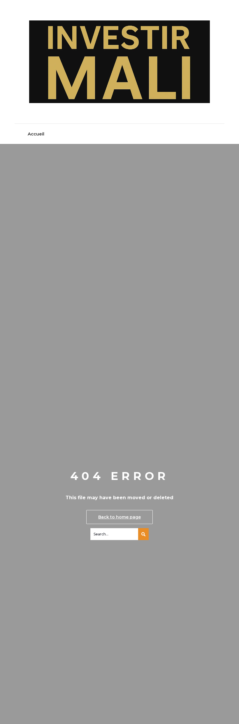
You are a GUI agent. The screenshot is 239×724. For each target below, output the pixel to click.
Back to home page (119, 517)
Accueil (36, 134)
